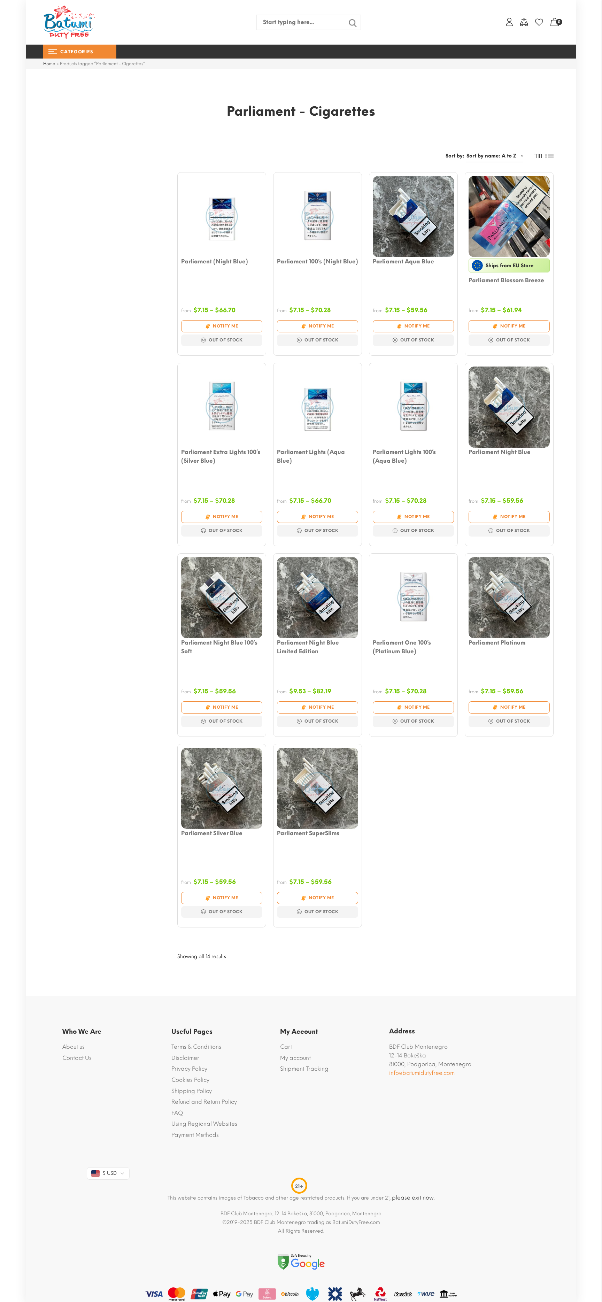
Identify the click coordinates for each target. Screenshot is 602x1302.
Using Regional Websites (204, 1123)
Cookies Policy (190, 1080)
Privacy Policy (189, 1068)
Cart (286, 1046)
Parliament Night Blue (500, 452)
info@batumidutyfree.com (422, 1073)
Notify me (225, 326)
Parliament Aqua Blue (403, 261)
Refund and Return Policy (204, 1102)
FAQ (177, 1113)
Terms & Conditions (196, 1046)
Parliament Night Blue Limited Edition (308, 647)
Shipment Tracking (304, 1068)
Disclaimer (185, 1058)
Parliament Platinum (497, 642)
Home (49, 63)
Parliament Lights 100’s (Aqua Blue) (404, 456)
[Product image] (221, 216)
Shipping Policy (191, 1091)
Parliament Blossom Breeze (506, 280)
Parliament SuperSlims (308, 833)
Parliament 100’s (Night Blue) (317, 261)
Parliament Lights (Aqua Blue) (311, 456)
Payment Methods (195, 1135)
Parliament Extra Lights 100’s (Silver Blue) (220, 456)
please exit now (413, 1197)
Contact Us (77, 1058)
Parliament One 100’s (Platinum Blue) (402, 647)
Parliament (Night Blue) (214, 261)
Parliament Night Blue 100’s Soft (219, 647)
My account (295, 1058)
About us (73, 1046)
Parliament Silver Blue (211, 833)
